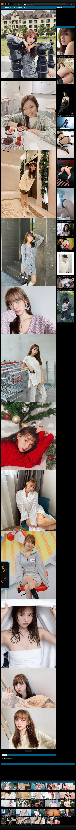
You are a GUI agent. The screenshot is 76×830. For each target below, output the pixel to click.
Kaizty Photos (6, 3)
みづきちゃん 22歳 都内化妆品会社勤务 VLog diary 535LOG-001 (23, 807)
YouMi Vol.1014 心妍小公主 (21, 799)
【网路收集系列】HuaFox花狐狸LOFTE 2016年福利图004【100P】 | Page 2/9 (65, 116)
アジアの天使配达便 (19, 816)
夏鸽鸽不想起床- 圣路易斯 (50, 807)
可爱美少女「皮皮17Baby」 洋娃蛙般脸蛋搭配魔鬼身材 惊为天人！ (53, 790)
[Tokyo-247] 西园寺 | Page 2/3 (62, 237)
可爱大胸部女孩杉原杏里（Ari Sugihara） (67, 807)
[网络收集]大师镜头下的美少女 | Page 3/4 (63, 324)
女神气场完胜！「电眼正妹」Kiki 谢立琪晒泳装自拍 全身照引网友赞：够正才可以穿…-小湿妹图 (67, 790)
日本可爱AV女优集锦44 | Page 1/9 (62, 251)
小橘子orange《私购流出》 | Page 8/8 (63, 187)
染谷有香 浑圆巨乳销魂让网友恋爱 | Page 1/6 (64, 130)
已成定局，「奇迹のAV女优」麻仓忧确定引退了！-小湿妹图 (67, 799)
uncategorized (9, 758)
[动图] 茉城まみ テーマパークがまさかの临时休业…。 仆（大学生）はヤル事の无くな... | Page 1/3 (65, 290)
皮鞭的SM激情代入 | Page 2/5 (61, 159)
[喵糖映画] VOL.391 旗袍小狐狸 (6, 790)
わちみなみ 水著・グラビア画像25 (52, 824)
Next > (30, 751)
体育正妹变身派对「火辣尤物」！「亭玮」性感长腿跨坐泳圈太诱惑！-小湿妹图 (38, 790)
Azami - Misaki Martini (20, 790)
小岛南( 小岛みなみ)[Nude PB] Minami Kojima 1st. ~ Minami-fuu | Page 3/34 (65, 57)
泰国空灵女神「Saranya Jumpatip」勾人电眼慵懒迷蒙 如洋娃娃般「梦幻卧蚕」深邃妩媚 (67, 816)
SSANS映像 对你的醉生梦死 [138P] (22, 824)
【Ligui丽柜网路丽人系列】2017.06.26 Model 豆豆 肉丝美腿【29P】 (38, 799)
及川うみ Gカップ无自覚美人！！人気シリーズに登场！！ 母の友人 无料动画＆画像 (53, 816)
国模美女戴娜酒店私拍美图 (6, 816)
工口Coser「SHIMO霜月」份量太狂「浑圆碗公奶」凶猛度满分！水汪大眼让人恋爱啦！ (38, 824)
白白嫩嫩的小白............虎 (5, 799)
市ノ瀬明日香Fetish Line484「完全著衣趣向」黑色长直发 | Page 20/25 (65, 277)
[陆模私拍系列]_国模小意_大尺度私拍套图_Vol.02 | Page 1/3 (65, 86)
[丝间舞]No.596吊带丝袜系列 (6, 824)
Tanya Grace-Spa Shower (35, 807)
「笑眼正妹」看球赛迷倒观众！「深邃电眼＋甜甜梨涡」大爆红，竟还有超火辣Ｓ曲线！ (38, 816)
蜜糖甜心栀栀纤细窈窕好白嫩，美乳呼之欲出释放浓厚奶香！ (8, 807)
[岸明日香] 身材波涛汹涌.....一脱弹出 (52, 799)
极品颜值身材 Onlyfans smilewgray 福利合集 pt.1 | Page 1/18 (65, 222)
